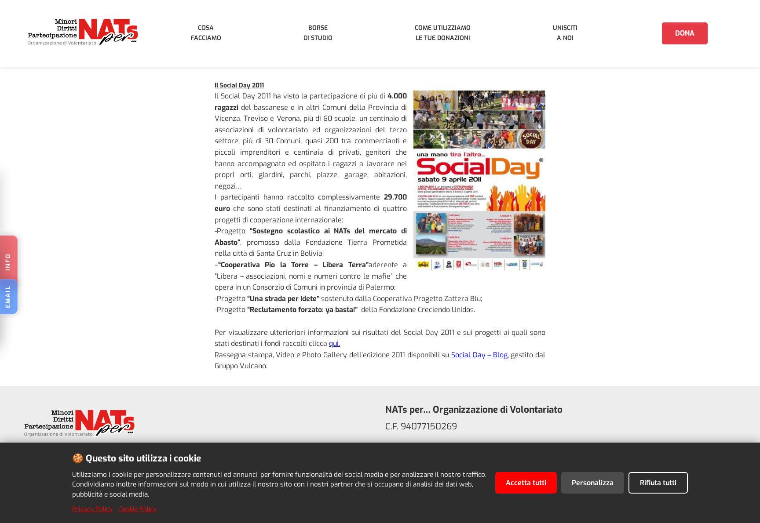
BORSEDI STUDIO (317, 33)
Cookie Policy (138, 509)
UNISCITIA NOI (565, 33)
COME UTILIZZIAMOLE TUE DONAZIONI (443, 33)
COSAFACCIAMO (206, 33)
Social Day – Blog (479, 355)
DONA (684, 33)
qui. (334, 343)
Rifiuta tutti (658, 482)
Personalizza (593, 482)
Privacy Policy (92, 509)
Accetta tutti (526, 482)
